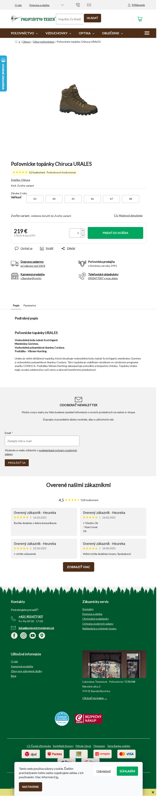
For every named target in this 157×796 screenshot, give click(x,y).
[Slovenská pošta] (78, 753)
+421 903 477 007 (31, 616)
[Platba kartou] (126, 753)
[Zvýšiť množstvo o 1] (83, 231)
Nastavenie (30, 786)
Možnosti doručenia (130, 215)
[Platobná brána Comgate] (102, 753)
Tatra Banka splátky (118, 746)
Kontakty (88, 609)
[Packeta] (54, 753)
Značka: (20, 179)
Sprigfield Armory (63, 746)
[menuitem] (24, 33)
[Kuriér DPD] (31, 753)
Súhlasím (127, 771)
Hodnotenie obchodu (78, 485)
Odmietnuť (103, 771)
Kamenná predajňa (22, 666)
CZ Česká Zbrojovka (39, 746)
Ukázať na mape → (94, 698)
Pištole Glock (83, 746)
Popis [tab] (16, 305)
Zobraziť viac (78, 567)
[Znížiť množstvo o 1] (83, 235)
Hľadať (92, 18)
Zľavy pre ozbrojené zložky (26, 671)
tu (57, 777)
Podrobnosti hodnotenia (61, 172)
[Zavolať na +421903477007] (81, 4)
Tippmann (99, 746)
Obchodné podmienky (95, 618)
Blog (13, 676)
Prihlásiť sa (17, 462)
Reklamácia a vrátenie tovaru (99, 628)
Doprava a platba (39, 5)
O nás (18, 5)
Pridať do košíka (115, 232)
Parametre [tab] (29, 305)
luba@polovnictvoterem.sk (36, 628)
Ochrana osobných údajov (97, 623)
